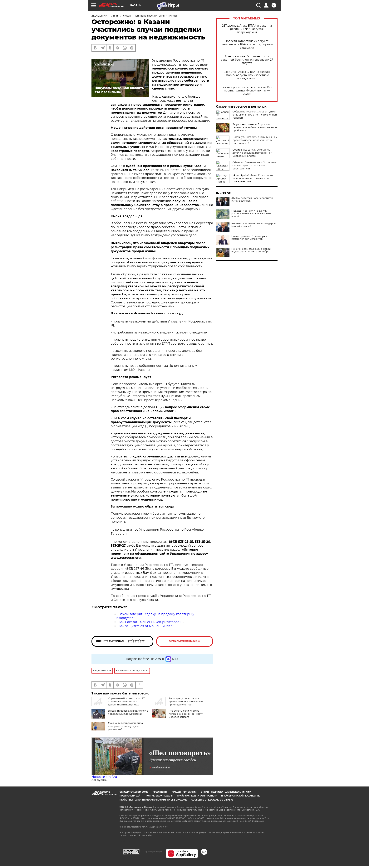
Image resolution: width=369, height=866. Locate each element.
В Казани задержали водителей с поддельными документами (128, 712)
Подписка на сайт (130, 796)
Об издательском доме (134, 792)
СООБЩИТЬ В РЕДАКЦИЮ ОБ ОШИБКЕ (212, 800)
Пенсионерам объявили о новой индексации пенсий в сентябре (251, 250)
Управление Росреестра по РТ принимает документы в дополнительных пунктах (126, 701)
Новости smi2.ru (104, 777)
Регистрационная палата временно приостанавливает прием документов (186, 701)
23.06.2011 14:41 (99, 15)
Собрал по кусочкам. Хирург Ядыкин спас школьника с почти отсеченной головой (255, 114)
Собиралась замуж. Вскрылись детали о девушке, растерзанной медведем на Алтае (252, 152)
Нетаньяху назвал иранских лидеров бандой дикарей (253, 225)
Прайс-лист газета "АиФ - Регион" (197, 796)
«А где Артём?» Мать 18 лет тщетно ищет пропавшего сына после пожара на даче (253, 178)
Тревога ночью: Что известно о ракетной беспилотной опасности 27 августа (247, 60)
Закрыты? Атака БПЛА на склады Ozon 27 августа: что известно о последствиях (247, 75)
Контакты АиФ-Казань (159, 796)
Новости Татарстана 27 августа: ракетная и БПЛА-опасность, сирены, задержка (246, 44)
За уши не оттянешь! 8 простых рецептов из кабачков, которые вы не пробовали (255, 127)
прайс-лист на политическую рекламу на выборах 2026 (153, 800)
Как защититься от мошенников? (145, 626)
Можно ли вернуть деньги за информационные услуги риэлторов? (125, 726)
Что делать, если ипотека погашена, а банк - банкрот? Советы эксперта (186, 713)
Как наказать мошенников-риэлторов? (150, 622)
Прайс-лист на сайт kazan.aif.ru (240, 796)
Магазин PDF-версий (184, 792)
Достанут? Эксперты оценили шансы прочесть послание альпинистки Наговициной (255, 140)
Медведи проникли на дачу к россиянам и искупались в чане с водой (251, 213)
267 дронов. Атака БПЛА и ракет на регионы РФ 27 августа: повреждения (247, 29)
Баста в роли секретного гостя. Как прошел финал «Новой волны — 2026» (247, 90)
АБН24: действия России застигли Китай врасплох (252, 199)
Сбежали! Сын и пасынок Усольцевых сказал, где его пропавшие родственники (255, 165)
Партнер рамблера (153, 851)
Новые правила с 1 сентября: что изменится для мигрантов (250, 237)
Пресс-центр (160, 792)
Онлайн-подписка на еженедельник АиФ (226, 792)
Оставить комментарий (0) (184, 641)
